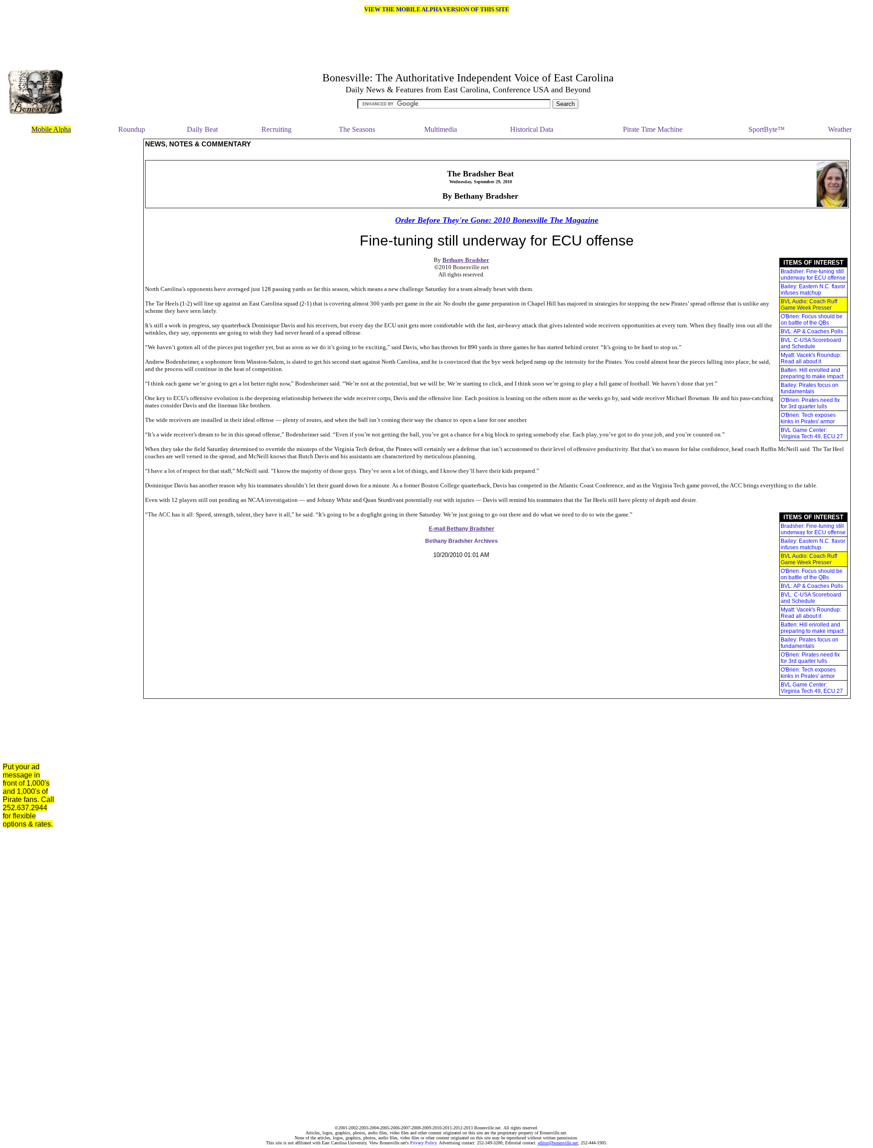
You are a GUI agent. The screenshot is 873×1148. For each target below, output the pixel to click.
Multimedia (440, 129)
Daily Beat (202, 129)
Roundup (131, 129)
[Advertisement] (101, 275)
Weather (840, 129)
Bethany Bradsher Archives (461, 541)
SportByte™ (766, 129)
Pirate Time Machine (652, 129)
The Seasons (357, 129)
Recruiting (276, 129)
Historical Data (531, 129)
